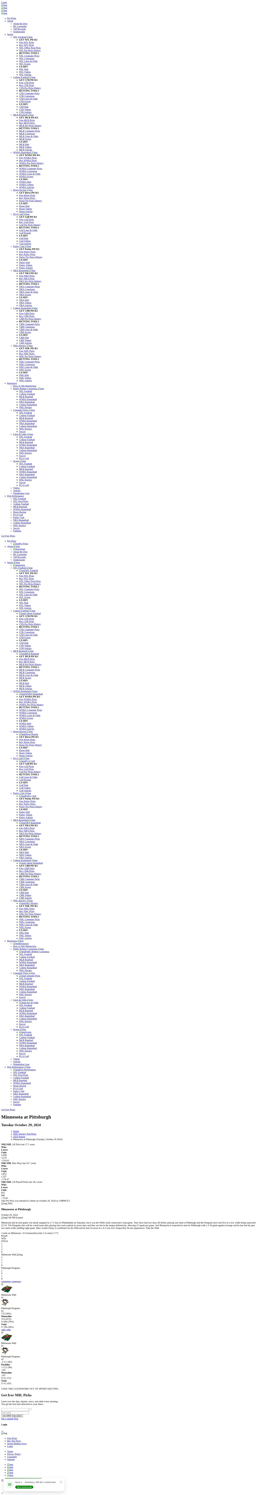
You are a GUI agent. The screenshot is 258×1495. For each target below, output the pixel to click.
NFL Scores (24, 597)
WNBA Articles (26, 729)
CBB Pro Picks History (30, 874)
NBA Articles (25, 857)
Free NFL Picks (26, 576)
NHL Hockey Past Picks (24, 1134)
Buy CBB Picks (26, 871)
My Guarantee (20, 554)
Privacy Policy (14, 1454)
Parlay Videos (25, 814)
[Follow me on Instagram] (10, 1470)
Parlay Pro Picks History (30, 806)
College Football (21, 611)
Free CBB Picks (26, 868)
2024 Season (19, 1136)
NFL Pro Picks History (30, 584)
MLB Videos (25, 686)
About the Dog (20, 551)
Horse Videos (25, 753)
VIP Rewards (19, 557)
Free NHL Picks (26, 908)
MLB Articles (25, 688)
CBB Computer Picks (29, 879)
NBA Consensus (27, 841)
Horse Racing (20, 731)
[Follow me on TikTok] (10, 1475)
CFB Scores (25, 637)
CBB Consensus (27, 882)
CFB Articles (25, 648)
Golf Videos (25, 788)
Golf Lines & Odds (28, 777)
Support (11, 1459)
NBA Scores (25, 847)
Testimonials (19, 560)
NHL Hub (24, 933)
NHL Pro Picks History (30, 914)
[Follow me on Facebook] (10, 1472)
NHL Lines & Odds (28, 925)
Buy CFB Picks (26, 621)
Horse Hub (24, 750)
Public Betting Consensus (25, 949)
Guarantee (12, 1456)
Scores (16, 1029)
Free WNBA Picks (28, 699)
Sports (10, 34)
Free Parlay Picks (27, 801)
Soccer (22, 997)
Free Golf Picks (26, 766)
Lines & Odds (20, 1000)
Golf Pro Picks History (30, 772)
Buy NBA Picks (26, 831)
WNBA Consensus (28, 712)
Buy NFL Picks (26, 578)
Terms (10, 1451)
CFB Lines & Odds (28, 635)
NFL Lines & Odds (28, 594)
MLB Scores (25, 678)
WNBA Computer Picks (30, 710)
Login (4, 2)
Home (16, 1131)
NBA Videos (25, 855)
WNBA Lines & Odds (29, 715)
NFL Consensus (26, 592)
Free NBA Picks (27, 828)
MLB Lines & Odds (28, 675)
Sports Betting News (17, 1443)
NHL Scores (25, 927)
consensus (6, 1281)
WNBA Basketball (22, 691)
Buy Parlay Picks (27, 804)
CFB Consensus (26, 632)
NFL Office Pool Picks (30, 581)
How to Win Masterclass (24, 946)
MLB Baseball (20, 651)
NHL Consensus (27, 922)
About (10, 21)
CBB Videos (25, 895)
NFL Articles (25, 608)
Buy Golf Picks (26, 769)
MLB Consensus (27, 672)
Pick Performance (15, 496)
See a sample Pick (9, 1418)
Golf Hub (23, 785)
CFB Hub (24, 643)
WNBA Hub (25, 723)
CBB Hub (24, 892)
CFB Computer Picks (29, 629)
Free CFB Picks (26, 619)
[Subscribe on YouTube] (10, 1464)
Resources (12, 383)
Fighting (17, 1104)
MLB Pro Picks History (30, 664)
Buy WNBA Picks (28, 702)
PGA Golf (18, 758)
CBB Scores (25, 887)
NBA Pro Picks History (30, 833)
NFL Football (20, 568)
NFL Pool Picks (20, 1075)
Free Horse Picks (27, 739)
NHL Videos (25, 935)
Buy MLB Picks (27, 662)
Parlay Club (19, 793)
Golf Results (25, 780)
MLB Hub (24, 683)
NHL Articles (25, 938)
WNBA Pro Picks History (31, 704)
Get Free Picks (8, 536)
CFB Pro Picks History (30, 624)
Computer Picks (21, 973)
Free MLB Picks (27, 659)
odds (3, 1329)
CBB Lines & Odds (28, 884)
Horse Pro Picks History (30, 745)
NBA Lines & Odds (28, 844)
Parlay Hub (24, 812)
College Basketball (22, 860)
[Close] (2, 1431)
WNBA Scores (26, 718)
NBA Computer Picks (29, 839)
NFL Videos (25, 605)
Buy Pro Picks (14, 1441)
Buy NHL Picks (26, 911)
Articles (16, 1061)
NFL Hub (23, 602)
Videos (16, 1059)
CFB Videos (25, 645)
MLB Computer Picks (29, 670)
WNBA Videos (26, 726)
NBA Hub (24, 852)
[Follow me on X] (10, 1467)
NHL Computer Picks (29, 919)
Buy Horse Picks (27, 742)
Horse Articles (26, 755)
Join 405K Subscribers (12, 1416)
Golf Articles (25, 790)
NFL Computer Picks (29, 589)
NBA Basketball (21, 820)
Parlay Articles (26, 817)
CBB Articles (25, 898)
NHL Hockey (20, 900)
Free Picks (12, 1438)
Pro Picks (11, 18)
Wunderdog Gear (21, 1064)
